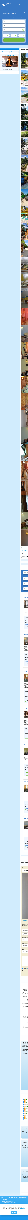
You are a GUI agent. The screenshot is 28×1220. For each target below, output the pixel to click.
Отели (14, 17)
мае (27, 553)
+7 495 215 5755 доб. (8, 68)
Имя (23, 949)
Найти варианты (14, 40)
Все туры (21, 17)
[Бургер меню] (24, 4)
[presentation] (21, 547)
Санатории (8, 17)
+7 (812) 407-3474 (13, 1202)
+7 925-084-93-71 (7, 69)
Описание (25, 550)
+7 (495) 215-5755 (9, 1201)
